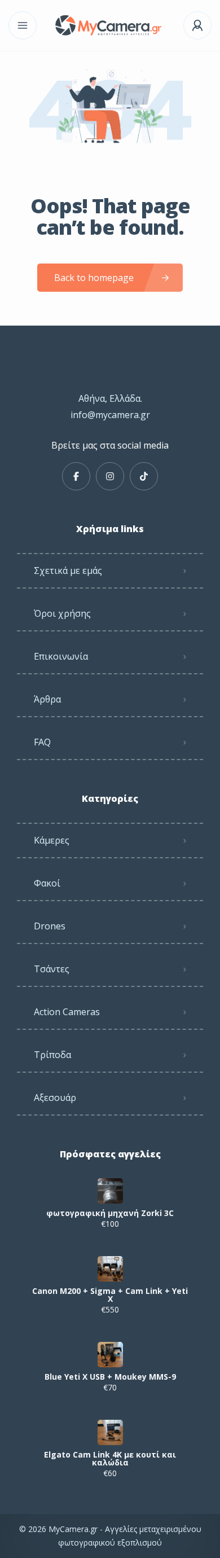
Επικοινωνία (61, 656)
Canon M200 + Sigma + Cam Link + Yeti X (110, 1295)
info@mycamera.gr (110, 415)
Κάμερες (51, 840)
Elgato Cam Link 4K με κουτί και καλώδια (110, 1459)
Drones (49, 926)
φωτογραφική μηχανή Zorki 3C (110, 1213)
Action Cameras (67, 1012)
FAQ (42, 742)
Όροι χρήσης (62, 613)
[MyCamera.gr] (110, 25)
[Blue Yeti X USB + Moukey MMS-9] (110, 1354)
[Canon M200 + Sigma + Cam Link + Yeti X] (110, 1268)
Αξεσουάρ (55, 1097)
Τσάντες (51, 969)
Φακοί (47, 883)
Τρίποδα (52, 1054)
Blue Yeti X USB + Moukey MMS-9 (110, 1377)
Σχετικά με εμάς (68, 570)
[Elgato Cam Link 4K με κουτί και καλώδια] (110, 1432)
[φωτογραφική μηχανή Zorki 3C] (110, 1191)
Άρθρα (47, 699)
